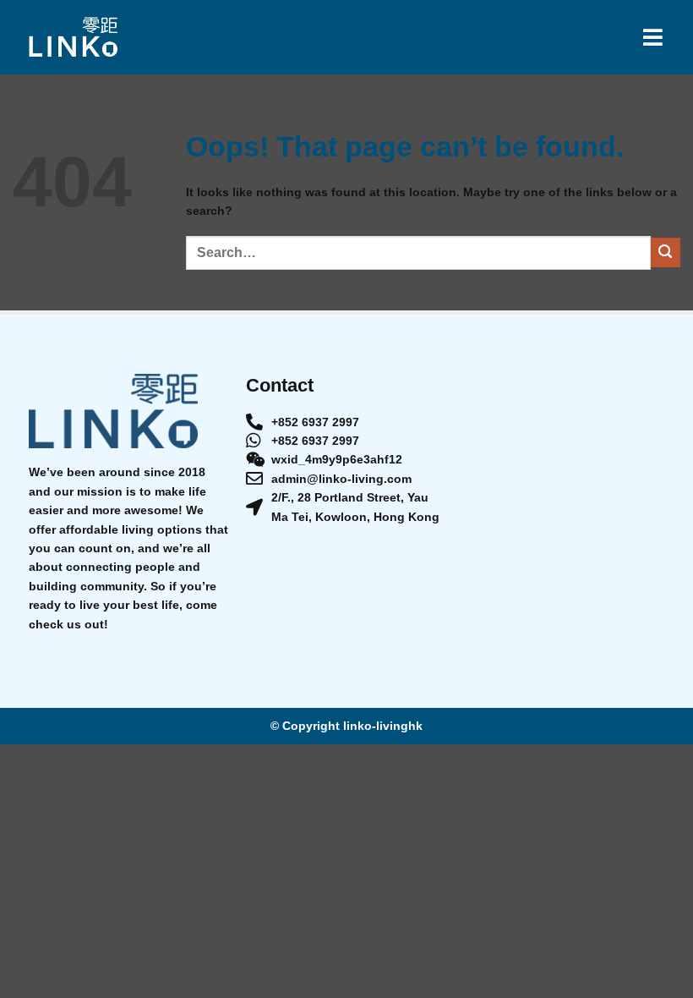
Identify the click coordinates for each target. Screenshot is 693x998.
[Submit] (665, 252)
